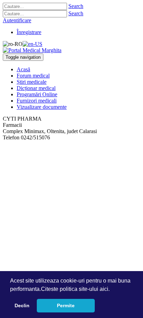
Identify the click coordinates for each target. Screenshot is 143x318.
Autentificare (17, 20)
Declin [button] (22, 305)
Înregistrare (29, 32)
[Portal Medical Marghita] (32, 50)
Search (75, 6)
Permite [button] (66, 305)
